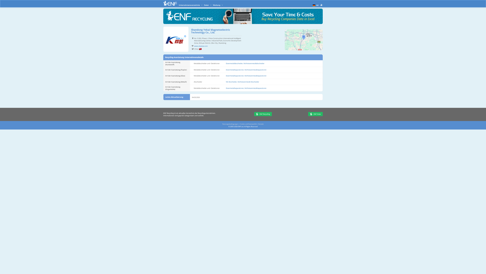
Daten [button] (206, 5)
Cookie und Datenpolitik (248, 124)
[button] (315, 5)
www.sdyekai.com (201, 46)
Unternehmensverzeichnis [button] (189, 5)
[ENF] (170, 3)
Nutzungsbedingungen (230, 124)
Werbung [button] (217, 5)
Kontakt (261, 124)
